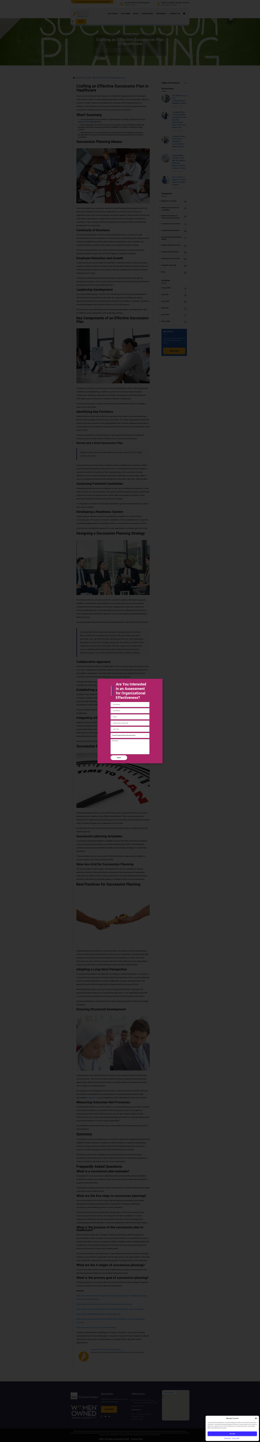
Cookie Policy (227, 1438)
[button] (256, 1418)
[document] (130, 721)
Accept (232, 1434)
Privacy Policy (235, 1438)
